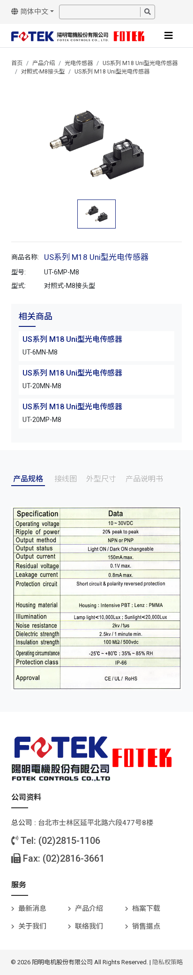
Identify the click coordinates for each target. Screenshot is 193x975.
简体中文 (33, 11)
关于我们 (32, 926)
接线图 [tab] (65, 478)
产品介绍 (43, 63)
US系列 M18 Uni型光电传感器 (140, 63)
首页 (16, 63)
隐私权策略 (167, 962)
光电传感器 (79, 63)
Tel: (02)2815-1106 (59, 840)
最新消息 (32, 908)
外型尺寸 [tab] (101, 478)
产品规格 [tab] (28, 478)
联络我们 (89, 926)
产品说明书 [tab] (144, 478)
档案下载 (146, 908)
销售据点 (146, 926)
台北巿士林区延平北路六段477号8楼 (95, 823)
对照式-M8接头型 (43, 71)
